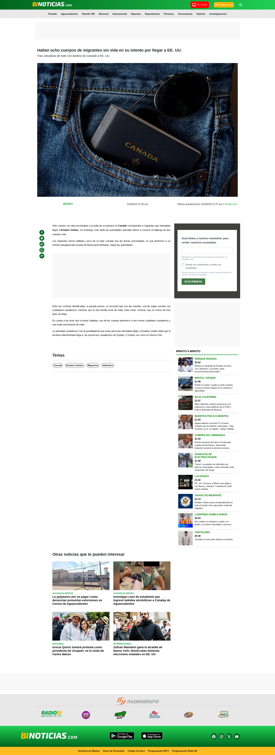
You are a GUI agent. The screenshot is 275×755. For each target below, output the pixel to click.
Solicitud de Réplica (89, 751)
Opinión (201, 14)
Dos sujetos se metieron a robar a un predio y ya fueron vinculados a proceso (213, 523)
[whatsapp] (41, 250)
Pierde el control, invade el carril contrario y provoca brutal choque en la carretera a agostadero (214, 388)
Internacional (120, 14)
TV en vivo (202, 5)
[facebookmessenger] (41, 256)
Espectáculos (152, 14)
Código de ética (136, 751)
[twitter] (41, 238)
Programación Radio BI (184, 751)
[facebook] (41, 232)
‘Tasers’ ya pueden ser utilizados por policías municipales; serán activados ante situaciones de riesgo (214, 467)
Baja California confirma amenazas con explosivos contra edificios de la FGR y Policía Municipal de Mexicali (213, 407)
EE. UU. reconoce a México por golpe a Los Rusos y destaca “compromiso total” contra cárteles (213, 486)
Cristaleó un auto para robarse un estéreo (214, 539)
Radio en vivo (226, 5)
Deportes (136, 14)
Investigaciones (218, 14)
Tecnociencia (185, 14)
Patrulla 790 (88, 14)
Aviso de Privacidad (113, 751)
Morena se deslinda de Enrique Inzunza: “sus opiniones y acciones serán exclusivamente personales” (213, 369)
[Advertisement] (137, 31)
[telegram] (41, 244)
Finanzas (169, 14)
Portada (52, 14)
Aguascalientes (69, 14)
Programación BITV (158, 751)
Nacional (103, 14)
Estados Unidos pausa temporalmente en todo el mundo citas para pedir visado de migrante (214, 505)
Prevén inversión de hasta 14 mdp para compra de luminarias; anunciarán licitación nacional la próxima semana (213, 445)
